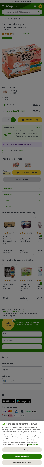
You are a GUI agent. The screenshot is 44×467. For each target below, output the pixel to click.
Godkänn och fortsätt (22, 456)
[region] (22, 444)
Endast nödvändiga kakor (22, 463)
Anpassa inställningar (22, 450)
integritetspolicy (33, 444)
